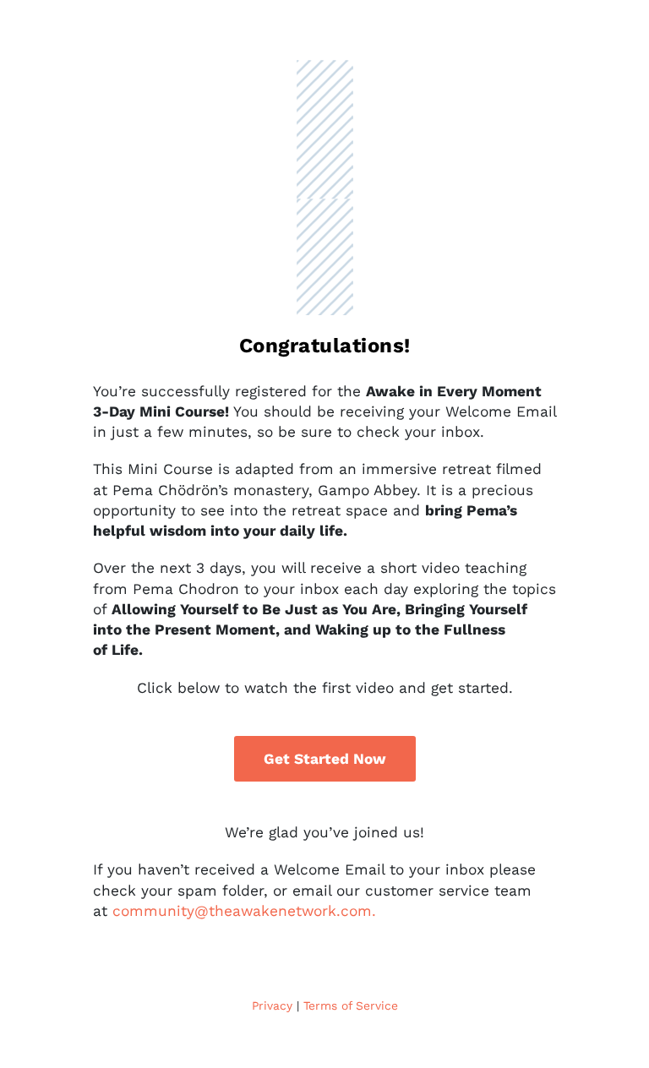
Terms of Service (350, 1005)
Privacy (272, 1005)
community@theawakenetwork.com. (244, 910)
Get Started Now (325, 758)
